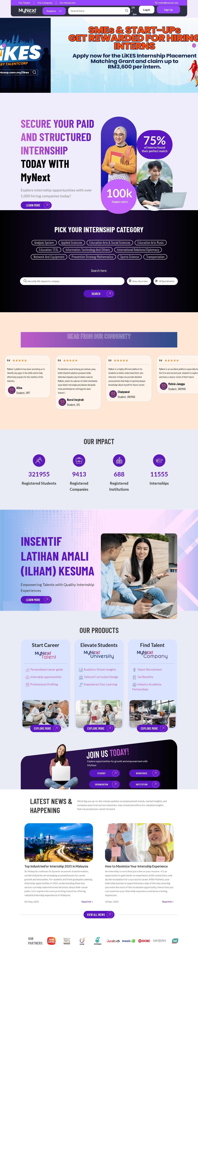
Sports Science (129, 256)
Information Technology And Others (88, 249)
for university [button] (67, 2)
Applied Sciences (71, 242)
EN (133, 7)
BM (134, 14)
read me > (87, 901)
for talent (24, 2)
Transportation (155, 256)
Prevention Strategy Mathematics (92, 256)
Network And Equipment (49, 256)
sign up (168, 9)
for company (45, 2)
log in (146, 9)
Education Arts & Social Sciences (109, 242)
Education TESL (48, 249)
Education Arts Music (151, 242)
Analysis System (44, 242)
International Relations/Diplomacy (138, 249)
